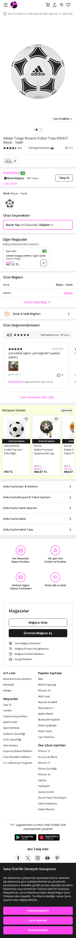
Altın (40, 679)
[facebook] (18, 861)
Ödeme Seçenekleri (15, 716)
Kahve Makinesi (48, 803)
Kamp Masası (46, 809)
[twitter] (28, 861)
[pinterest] (57, 861)
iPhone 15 (44, 751)
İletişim (7, 690)
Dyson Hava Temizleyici (52, 797)
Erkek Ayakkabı (47, 725)
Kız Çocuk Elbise (48, 757)
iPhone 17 (44, 763)
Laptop (42, 780)
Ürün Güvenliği (12, 739)
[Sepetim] (47, 5)
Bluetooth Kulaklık (49, 719)
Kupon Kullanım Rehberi (17, 751)
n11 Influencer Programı (17, 763)
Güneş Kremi (46, 792)
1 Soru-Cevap (10, 183)
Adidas (68, 293)
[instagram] (38, 861)
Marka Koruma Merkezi (17, 679)
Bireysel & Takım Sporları (44, 13)
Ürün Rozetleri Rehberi (17, 757)
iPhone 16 (44, 774)
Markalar (8, 684)
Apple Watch (45, 713)
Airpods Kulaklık (48, 702)
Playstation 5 (46, 708)
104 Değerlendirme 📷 (41, 148)
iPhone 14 (44, 690)
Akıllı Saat (44, 696)
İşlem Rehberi (11, 728)
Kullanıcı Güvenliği (14, 734)
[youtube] (47, 861)
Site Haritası (10, 745)
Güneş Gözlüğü (47, 768)
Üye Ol (7, 704)
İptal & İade (10, 722)
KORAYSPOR (11, 173)
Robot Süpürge (47, 684)
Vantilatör (44, 786)
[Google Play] (25, 837)
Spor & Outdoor (17, 13)
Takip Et (64, 177)
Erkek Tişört (45, 731)
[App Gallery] (49, 837)
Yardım (7, 710)
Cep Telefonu (46, 737)
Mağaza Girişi (38, 622)
